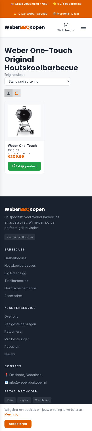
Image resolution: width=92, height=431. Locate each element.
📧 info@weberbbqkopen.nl (25, 382)
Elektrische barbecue (20, 288)
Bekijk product (26, 166)
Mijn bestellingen (16, 339)
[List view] (17, 93)
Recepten (11, 346)
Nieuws (9, 354)
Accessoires (13, 296)
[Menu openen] (83, 27)
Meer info (11, 414)
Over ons (11, 316)
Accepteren (18, 424)
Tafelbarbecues (16, 281)
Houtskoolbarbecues (20, 265)
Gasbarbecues (15, 258)
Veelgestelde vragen (20, 324)
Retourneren (13, 331)
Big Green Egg (15, 273)
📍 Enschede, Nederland (23, 375)
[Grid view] (8, 93)
